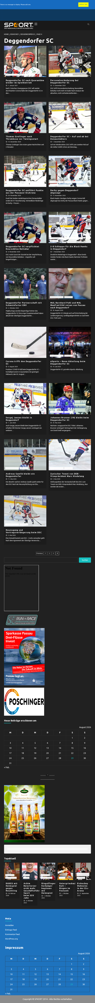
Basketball (10, 875)
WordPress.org (11, 939)
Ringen (62, 877)
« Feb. (7, 767)
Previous (39, 553)
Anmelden (9, 925)
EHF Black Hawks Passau (29, 182)
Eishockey (23, 74)
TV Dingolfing (11, 877)
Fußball (26, 875)
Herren (31, 74)
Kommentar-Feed (12, 934)
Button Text (83, 4)
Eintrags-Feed (11, 930)
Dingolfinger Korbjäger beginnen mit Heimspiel (48, 888)
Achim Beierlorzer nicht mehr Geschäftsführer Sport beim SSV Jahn (33, 890)
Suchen (85, 560)
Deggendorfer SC (12, 74)
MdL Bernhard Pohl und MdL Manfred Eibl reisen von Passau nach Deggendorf (68, 305)
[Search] (88, 24)
